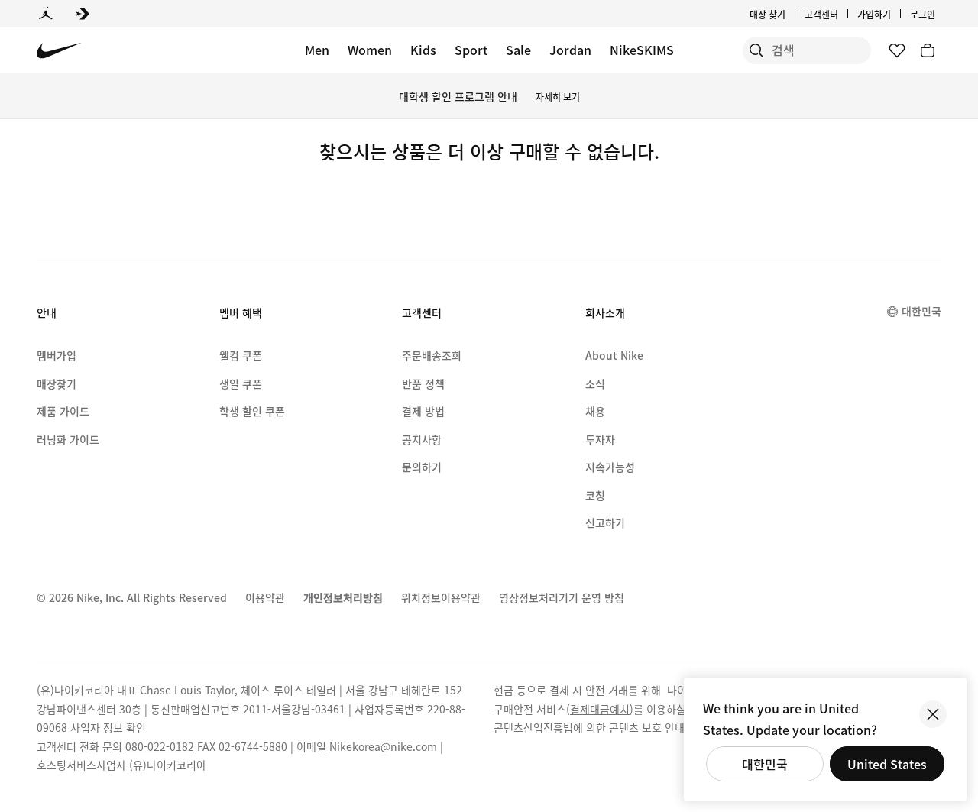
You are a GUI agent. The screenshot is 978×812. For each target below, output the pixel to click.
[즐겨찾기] (897, 50)
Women (370, 49)
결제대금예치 (600, 709)
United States (887, 764)
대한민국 (765, 764)
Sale (518, 49)
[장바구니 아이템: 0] (927, 50)
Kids (423, 49)
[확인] (933, 714)
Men (317, 49)
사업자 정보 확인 (108, 727)
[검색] (756, 50)
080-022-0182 (159, 746)
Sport (471, 49)
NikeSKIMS (642, 49)
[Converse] (82, 14)
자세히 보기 (558, 96)
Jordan (570, 49)
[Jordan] (46, 14)
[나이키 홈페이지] (59, 50)
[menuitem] (842, 14)
